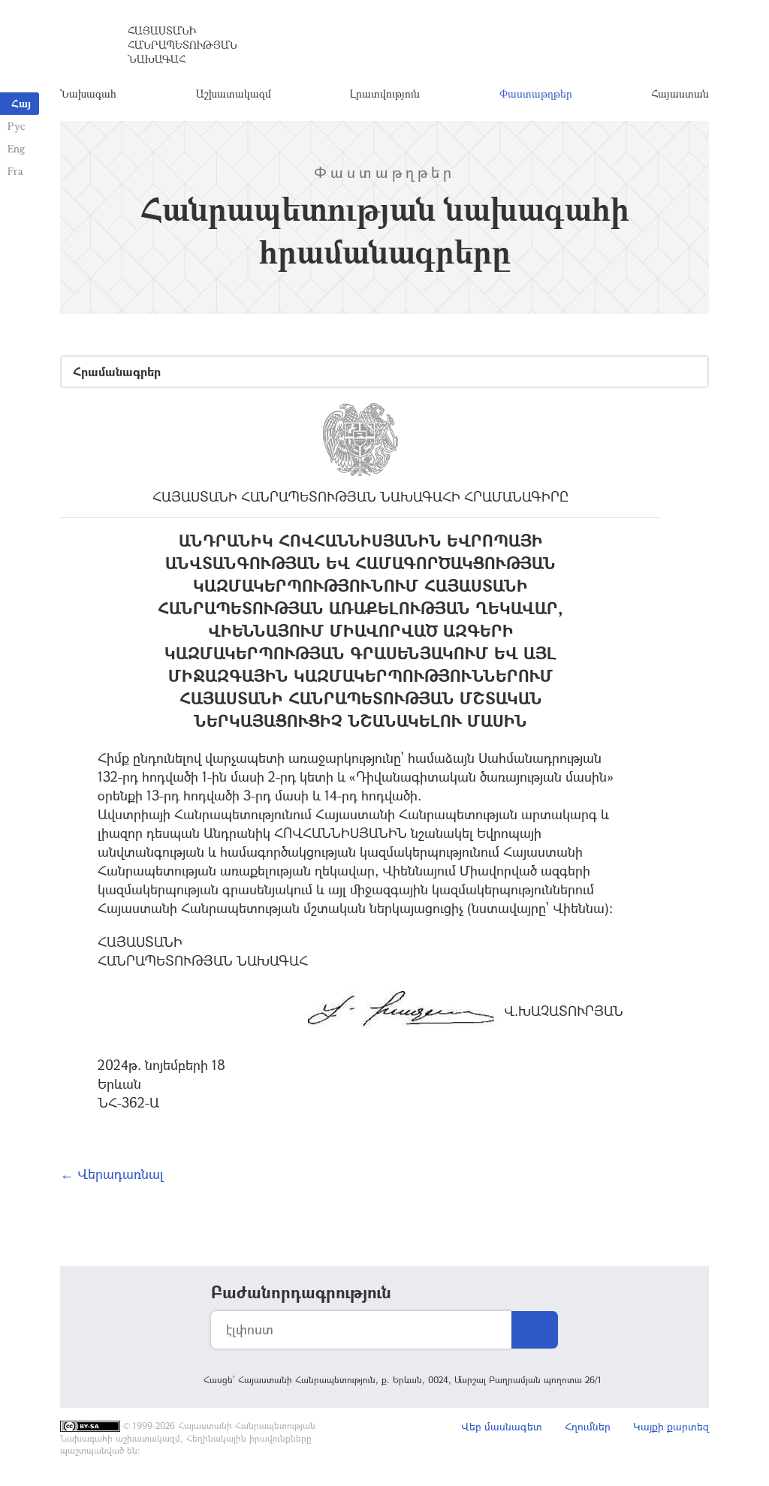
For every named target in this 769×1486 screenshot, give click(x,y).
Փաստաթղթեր (535, 93)
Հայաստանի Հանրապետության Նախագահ (182, 44)
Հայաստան (680, 93)
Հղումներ (588, 1426)
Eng (16, 148)
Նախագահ (88, 93)
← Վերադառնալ (112, 1174)
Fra (15, 171)
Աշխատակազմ (233, 93)
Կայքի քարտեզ (671, 1426)
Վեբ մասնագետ (501, 1426)
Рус (16, 126)
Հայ (21, 103)
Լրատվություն (385, 93)
